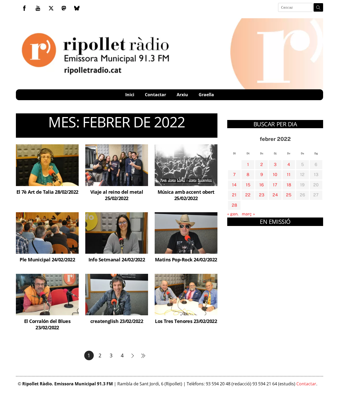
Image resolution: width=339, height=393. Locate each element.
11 (289, 174)
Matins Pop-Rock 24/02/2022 (186, 259)
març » (248, 213)
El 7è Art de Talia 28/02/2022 (47, 191)
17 (275, 184)
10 (275, 174)
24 (275, 194)
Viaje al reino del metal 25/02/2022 (116, 194)
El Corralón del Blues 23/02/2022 (47, 324)
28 (234, 205)
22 (248, 194)
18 (289, 184)
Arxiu (182, 95)
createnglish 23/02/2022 (116, 321)
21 (234, 194)
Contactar (155, 95)
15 (248, 184)
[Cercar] (318, 7)
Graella (206, 95)
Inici (129, 95)
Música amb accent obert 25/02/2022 (186, 194)
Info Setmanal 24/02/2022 (116, 259)
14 (234, 184)
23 (261, 194)
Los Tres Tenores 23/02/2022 (186, 321)
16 (261, 184)
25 (288, 194)
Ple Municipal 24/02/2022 (47, 259)
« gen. (233, 213)
